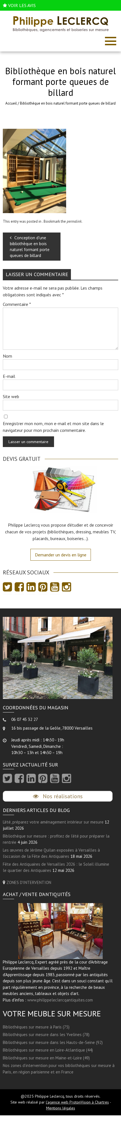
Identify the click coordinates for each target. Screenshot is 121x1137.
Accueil (11, 103)
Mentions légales (60, 1108)
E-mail (9, 376)
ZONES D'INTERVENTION (28, 882)
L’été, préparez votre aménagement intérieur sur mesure (53, 822)
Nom (7, 356)
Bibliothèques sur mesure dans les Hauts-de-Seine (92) (53, 1042)
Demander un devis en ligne (60, 555)
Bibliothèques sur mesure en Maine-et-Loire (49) (46, 1058)
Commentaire (17, 304)
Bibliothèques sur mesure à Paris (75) (36, 1027)
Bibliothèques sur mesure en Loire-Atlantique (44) (48, 1050)
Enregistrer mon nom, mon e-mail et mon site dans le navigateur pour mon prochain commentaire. (53, 427)
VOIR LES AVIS (22, 5)
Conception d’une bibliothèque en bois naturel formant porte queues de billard (30, 246)
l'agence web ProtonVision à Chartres (77, 1102)
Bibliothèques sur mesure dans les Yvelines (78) (46, 1034)
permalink (74, 221)
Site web (11, 396)
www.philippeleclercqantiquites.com (60, 1000)
